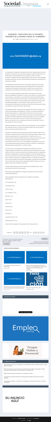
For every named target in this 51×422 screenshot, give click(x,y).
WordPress (36, 418)
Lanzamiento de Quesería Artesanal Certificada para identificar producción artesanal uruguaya (24, 377)
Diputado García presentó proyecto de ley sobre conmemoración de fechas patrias (14, 287)
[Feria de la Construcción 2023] (36, 279)
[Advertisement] (25, 18)
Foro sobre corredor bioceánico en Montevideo (12, 266)
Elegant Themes (21, 418)
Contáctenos (23, 420)
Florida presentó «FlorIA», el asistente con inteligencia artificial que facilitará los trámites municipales (25, 381)
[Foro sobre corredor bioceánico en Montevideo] (14, 257)
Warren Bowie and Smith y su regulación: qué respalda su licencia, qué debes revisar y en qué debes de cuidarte (25, 365)
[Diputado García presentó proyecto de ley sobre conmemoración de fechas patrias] (14, 278)
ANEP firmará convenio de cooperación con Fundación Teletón (18, 373)
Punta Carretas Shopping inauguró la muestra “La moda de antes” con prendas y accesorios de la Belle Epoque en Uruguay (36, 267)
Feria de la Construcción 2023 (33, 287)
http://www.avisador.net (32, 224)
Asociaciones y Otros (24, 39)
